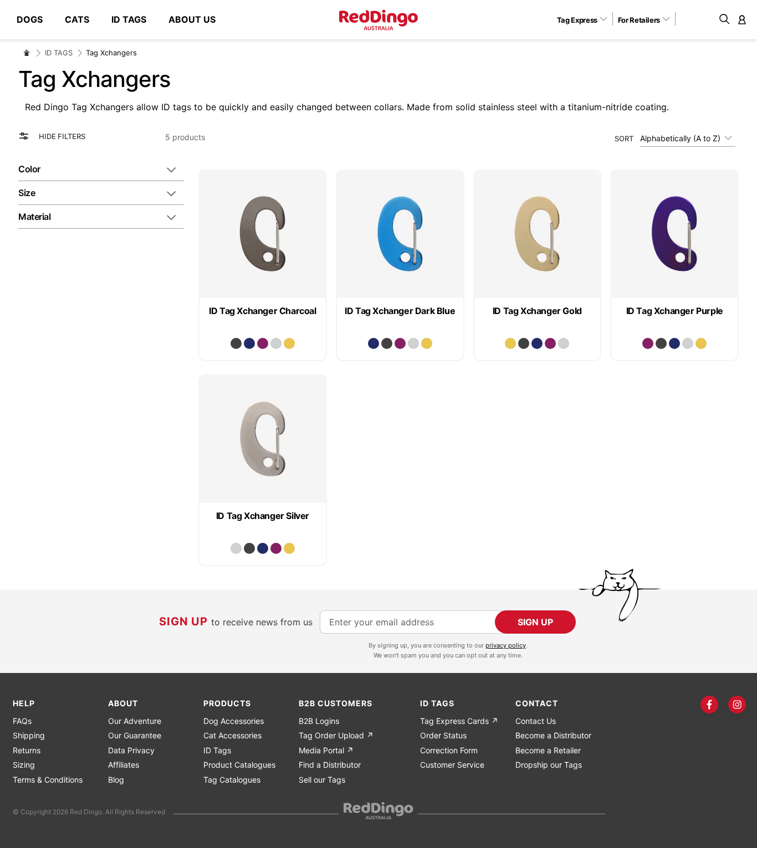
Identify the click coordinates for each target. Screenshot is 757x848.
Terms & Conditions (48, 779)
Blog (116, 779)
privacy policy (505, 645)
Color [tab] (29, 168)
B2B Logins (319, 721)
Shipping (29, 735)
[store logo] (378, 20)
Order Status (443, 735)
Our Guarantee (134, 735)
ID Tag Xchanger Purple (674, 310)
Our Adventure (134, 721)
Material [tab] (34, 216)
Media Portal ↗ (326, 750)
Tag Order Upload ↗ (336, 735)
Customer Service (452, 764)
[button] (586, 19)
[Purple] (262, 343)
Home (26, 53)
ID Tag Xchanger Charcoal (262, 310)
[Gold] (289, 343)
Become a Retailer (548, 750)
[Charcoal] (236, 343)
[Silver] (276, 343)
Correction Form (449, 750)
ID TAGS (59, 52)
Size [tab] (26, 192)
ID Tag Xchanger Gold (537, 310)
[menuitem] (35, 19)
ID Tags (217, 750)
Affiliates (123, 764)
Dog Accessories (233, 721)
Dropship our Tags (548, 764)
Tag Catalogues (231, 779)
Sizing (24, 764)
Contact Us (535, 721)
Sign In (742, 19)
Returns (26, 750)
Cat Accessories (232, 735)
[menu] (122, 19)
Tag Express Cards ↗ (459, 721)
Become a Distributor (553, 735)
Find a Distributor (330, 764)
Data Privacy (131, 750)
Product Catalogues (239, 764)
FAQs (22, 721)
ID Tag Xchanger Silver (262, 515)
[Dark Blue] (249, 343)
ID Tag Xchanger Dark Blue (400, 310)
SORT (624, 137)
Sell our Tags (322, 779)
